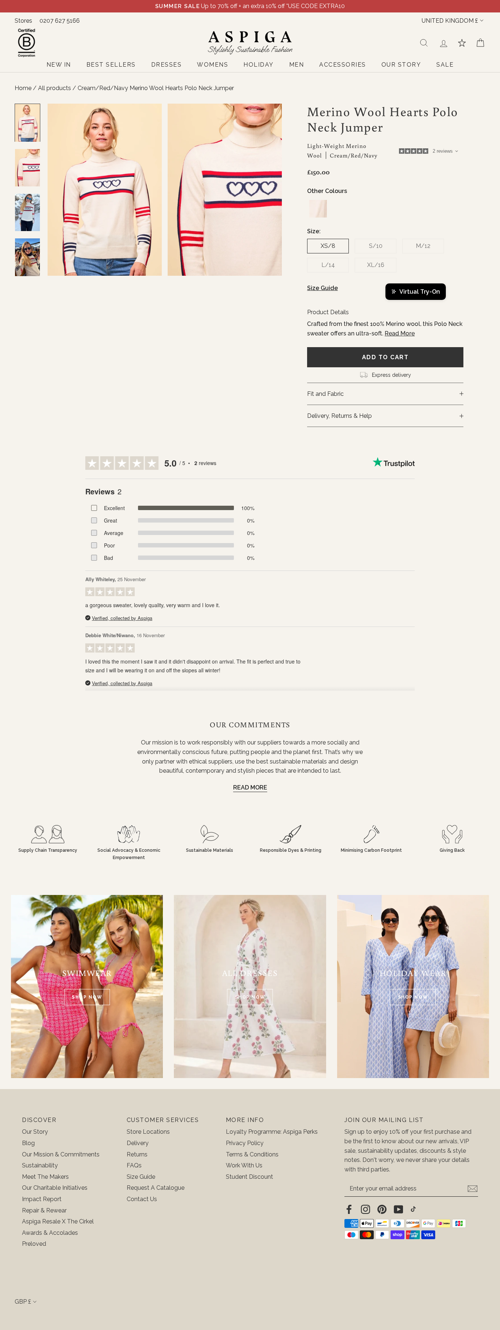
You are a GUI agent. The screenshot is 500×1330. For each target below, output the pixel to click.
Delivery (138, 1143)
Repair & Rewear (44, 1210)
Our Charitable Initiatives (54, 1187)
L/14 (328, 264)
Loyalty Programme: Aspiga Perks (272, 1131)
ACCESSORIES (342, 64)
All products (55, 88)
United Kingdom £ (450, 20)
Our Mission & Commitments (61, 1154)
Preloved (34, 1243)
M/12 (423, 245)
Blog (28, 1143)
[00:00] (168, 190)
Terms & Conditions (252, 1154)
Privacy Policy (245, 1143)
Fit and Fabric (325, 393)
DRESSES (166, 64)
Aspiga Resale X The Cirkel (58, 1221)
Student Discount (249, 1176)
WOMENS (212, 64)
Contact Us (142, 1199)
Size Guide (322, 288)
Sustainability (40, 1165)
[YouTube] (398, 1209)
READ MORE (250, 787)
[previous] (60, 190)
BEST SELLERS (111, 64)
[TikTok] (413, 1209)
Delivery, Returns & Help (339, 415)
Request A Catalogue (155, 1187)
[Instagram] (365, 1209)
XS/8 (328, 245)
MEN (296, 64)
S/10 (376, 245)
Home (23, 88)
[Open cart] (480, 43)
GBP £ (23, 1301)
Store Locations (148, 1131)
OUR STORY (401, 64)
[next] (269, 190)
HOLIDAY (258, 64)
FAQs (134, 1165)
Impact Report (41, 1199)
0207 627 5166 (60, 20)
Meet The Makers (45, 1176)
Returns (137, 1154)
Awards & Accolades (50, 1232)
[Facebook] (349, 1209)
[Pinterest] (382, 1209)
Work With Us (244, 1165)
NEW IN (58, 64)
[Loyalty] (462, 43)
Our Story (35, 1131)
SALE (445, 64)
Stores (23, 20)
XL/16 (375, 264)
